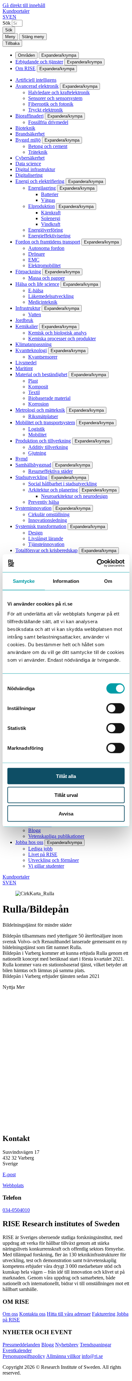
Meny (10, 36)
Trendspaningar (95, 1344)
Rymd (21, 458)
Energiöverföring (45, 230)
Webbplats (13, 1185)
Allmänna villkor (63, 1356)
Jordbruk (24, 320)
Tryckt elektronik (45, 109)
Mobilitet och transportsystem (45, 422)
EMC (33, 259)
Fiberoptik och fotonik (50, 104)
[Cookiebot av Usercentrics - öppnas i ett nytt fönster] (97, 563)
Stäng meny (33, 36)
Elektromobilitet (44, 265)
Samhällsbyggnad (33, 464)
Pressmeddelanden (21, 1344)
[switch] (115, 708)
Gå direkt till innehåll (24, 5)
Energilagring (42, 188)
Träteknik (37, 152)
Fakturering (103, 1314)
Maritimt (24, 368)
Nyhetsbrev (66, 1344)
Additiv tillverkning (48, 447)
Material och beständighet (41, 374)
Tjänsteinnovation (46, 544)
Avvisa (66, 813)
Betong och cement (47, 146)
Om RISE (25, 68)
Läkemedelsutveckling (51, 296)
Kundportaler (16, 11)
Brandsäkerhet (30, 133)
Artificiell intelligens (35, 80)
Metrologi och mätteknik (40, 410)
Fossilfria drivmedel (48, 122)
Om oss (10, 1314)
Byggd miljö (28, 140)
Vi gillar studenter (46, 866)
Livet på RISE (42, 854)
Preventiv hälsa (43, 502)
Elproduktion (41, 206)
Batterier (49, 194)
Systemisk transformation (40, 526)
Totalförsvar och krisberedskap (46, 550)
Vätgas (48, 200)
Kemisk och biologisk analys (57, 332)
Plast (33, 381)
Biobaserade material (49, 398)
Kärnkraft (51, 212)
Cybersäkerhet (30, 158)
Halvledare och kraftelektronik (59, 92)
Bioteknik (25, 128)
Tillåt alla (66, 776)
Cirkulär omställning (49, 514)
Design (35, 532)
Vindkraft (50, 224)
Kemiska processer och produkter (62, 338)
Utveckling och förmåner (53, 860)
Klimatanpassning (33, 344)
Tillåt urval (66, 795)
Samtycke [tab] (24, 580)
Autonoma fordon (46, 248)
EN (12, 17)
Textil (34, 392)
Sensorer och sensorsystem (55, 98)
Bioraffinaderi (29, 116)
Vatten (34, 314)
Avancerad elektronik (37, 86)
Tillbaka (12, 43)
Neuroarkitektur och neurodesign (74, 496)
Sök (7, 23)
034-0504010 (16, 1210)
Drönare (36, 254)
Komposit (38, 386)
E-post (9, 1174)
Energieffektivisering (49, 235)
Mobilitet (37, 434)
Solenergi (50, 218)
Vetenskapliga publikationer (56, 836)
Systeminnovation (33, 508)
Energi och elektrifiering (39, 181)
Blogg (34, 830)
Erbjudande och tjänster (39, 61)
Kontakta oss (32, 1314)
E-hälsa (35, 290)
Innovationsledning (47, 520)
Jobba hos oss (29, 842)
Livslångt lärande (45, 538)
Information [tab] (66, 580)
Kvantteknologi (31, 350)
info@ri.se (92, 1356)
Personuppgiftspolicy (24, 1356)
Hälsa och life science (37, 284)
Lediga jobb (40, 848)
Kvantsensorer (42, 357)
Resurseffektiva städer (50, 471)
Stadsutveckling (31, 477)
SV (6, 17)
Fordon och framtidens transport (47, 241)
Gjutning (37, 453)
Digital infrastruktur (35, 169)
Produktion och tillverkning (43, 440)
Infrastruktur (27, 308)
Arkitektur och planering (53, 489)
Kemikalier (26, 326)
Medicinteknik (42, 302)
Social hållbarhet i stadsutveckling (62, 483)
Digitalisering (29, 175)
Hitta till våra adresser (69, 1314)
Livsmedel (26, 362)
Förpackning (28, 271)
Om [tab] (108, 580)
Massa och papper (46, 278)
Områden (26, 55)
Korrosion (38, 404)
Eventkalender (17, 1350)
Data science (28, 163)
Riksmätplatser (43, 416)
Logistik (36, 429)
